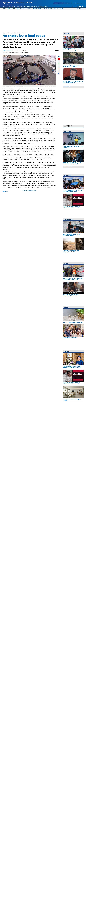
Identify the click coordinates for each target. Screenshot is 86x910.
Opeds (12, 33)
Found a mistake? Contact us (29, 190)
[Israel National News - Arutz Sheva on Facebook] (75, 6)
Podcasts (29, 8)
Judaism (9, 8)
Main (4, 6)
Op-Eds (4, 8)
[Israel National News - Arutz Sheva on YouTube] (80, 6)
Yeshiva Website (48, 8)
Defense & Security (43, 6)
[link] (73, 49)
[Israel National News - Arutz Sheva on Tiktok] (82, 6)
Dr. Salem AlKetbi (24, 52)
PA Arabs (5, 52)
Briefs (13, 6)
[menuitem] (4, 6)
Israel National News (7, 33)
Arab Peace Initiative (13, 52)
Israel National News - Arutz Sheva (14, 3)
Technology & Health (37, 8)
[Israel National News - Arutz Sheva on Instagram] (77, 6)
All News (9, 6)
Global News (27, 6)
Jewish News (34, 6)
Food (14, 8)
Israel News (19, 6)
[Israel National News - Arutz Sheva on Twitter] (73, 6)
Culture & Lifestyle (21, 8)
